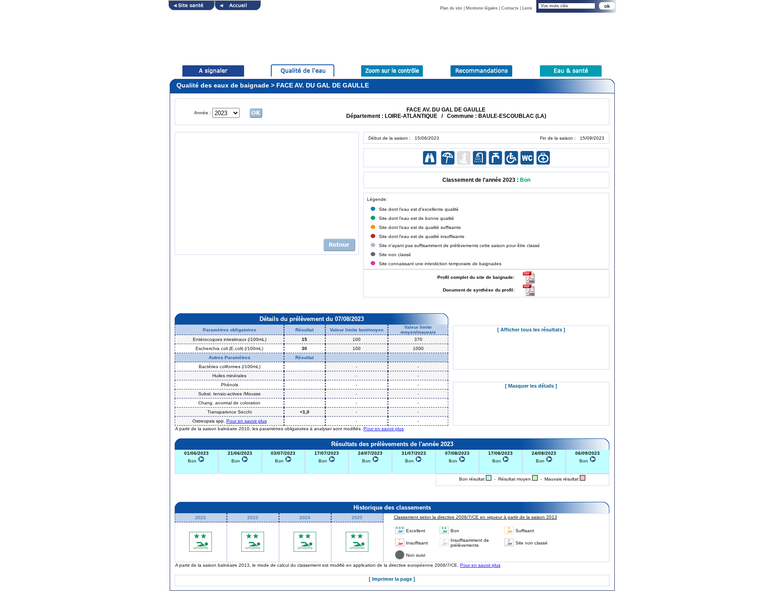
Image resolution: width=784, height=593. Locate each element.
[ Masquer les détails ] (531, 386)
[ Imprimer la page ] (392, 579)
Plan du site (451, 8)
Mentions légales (482, 8)
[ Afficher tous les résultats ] (531, 329)
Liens (527, 8)
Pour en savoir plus (246, 420)
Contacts (510, 8)
